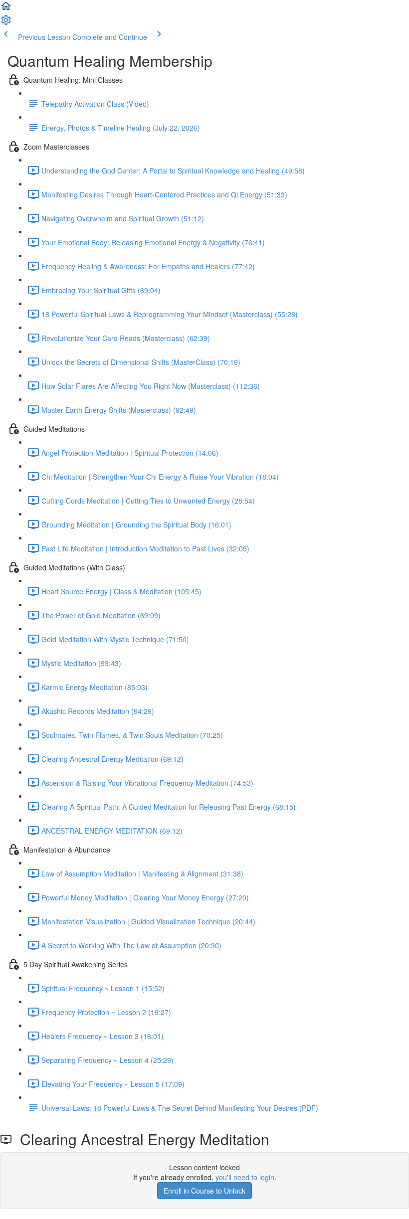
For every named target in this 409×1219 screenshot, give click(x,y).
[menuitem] (6, 23)
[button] (6, 9)
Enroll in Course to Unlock (204, 1191)
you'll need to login (244, 1177)
